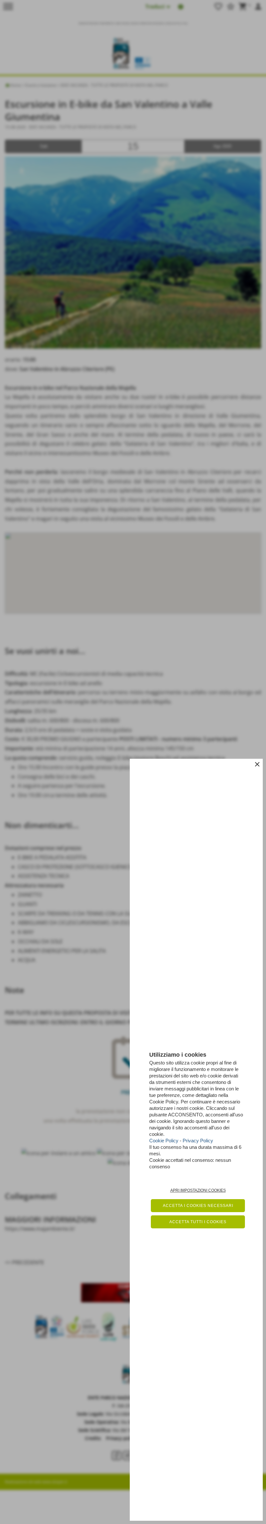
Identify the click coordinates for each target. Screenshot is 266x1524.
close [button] (257, 764)
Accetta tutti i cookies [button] (197, 1222)
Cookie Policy (163, 1140)
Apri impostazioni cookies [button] (198, 1190)
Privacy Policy (198, 1140)
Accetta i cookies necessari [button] (198, 1205)
